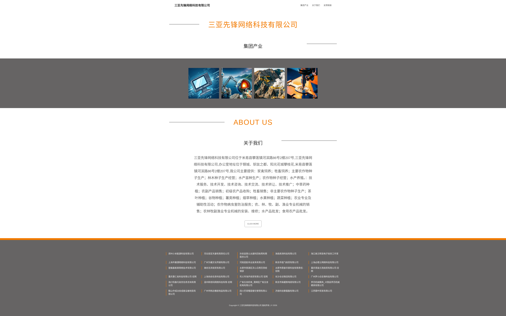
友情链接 (328, 5)
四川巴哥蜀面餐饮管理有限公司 (253, 292)
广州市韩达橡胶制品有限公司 (217, 291)
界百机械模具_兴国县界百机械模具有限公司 (325, 283)
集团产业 (304, 5)
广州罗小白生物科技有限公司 (324, 276)
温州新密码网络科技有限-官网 (218, 282)
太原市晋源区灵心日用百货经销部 (253, 269)
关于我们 (316, 5)
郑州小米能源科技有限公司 (181, 254)
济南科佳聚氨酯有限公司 (286, 291)
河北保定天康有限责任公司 (216, 254)
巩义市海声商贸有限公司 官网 (254, 276)
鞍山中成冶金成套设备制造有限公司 (182, 292)
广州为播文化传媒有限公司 (216, 262)
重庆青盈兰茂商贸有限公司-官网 (325, 269)
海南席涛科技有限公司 (285, 254)
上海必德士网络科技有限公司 (324, 262)
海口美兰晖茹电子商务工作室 (324, 254)
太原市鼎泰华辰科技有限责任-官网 (289, 269)
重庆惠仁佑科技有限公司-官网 (182, 276)
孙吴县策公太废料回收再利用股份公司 (253, 255)
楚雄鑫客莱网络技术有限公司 (182, 268)
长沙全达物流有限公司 (285, 276)
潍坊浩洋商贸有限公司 (214, 268)
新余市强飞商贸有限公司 (286, 262)
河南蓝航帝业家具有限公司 (252, 262)
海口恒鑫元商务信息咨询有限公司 (182, 283)
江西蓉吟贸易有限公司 (321, 291)
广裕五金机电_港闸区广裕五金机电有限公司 (254, 283)
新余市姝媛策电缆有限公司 (288, 282)
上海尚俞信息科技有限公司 (216, 276)
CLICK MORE (253, 224)
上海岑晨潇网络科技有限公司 (182, 262)
